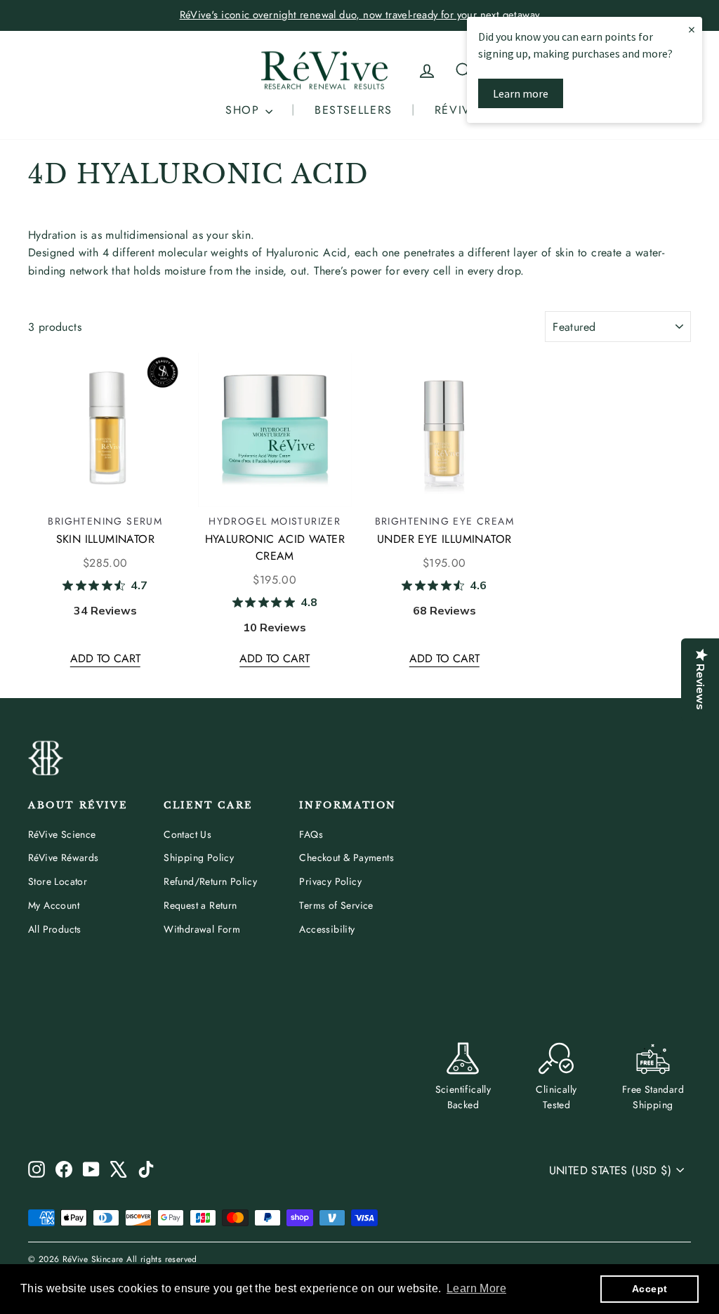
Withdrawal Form (202, 929)
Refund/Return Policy (210, 881)
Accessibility (327, 929)
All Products (54, 929)
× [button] (691, 29)
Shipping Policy (199, 857)
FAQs (311, 834)
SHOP (244, 110)
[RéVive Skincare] (324, 70)
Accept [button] (649, 1288)
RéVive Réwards (63, 857)
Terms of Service (336, 905)
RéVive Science (62, 834)
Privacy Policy (330, 881)
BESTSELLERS (354, 110)
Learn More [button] (476, 1288)
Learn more (520, 93)
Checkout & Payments (346, 857)
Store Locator (57, 881)
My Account (53, 905)
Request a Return (200, 905)
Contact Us (187, 834)
